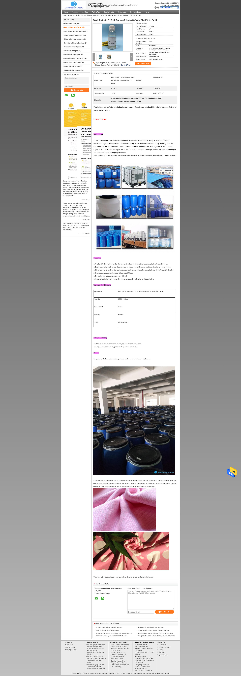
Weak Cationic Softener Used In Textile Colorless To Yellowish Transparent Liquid (96, 659)
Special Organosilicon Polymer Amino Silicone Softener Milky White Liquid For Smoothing (120, 664)
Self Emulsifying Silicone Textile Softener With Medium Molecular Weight (96, 666)
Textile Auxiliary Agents (72, 47)
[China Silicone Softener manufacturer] (74, 4)
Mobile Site (164, 655)
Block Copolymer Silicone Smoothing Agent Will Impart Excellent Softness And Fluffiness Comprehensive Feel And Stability (96, 649)
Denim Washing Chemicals (73, 58)
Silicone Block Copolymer (73, 35)
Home (66, 12)
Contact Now (78, 90)
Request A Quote (168, 5)
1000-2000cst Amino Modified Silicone (109, 627)
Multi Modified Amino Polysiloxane (107, 630)
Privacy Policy (76, 673)
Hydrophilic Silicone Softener (74, 31)
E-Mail (161, 650)
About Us (85, 12)
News (147, 12)
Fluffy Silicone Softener (72, 66)
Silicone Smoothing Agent (73, 39)
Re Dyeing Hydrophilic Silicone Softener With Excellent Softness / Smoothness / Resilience (143, 667)
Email (177, 5)
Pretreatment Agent (71, 51)
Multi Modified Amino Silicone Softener (150, 627)
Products (75, 12)
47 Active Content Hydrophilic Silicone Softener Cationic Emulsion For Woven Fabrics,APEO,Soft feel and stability (144, 649)
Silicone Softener (70, 23)
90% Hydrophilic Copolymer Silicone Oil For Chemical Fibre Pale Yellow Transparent (144, 659)
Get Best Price (126, 65)
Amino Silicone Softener (84, 15)
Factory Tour (96, 12)
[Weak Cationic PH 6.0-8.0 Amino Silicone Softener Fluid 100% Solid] (112, 37)
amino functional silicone (106, 577)
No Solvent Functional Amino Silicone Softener (153, 630)
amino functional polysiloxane (143, 577)
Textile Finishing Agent (72, 55)
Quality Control (109, 12)
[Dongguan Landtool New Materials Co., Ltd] (178, 8)
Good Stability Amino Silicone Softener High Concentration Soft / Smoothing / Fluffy (118, 655)
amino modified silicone (124, 577)
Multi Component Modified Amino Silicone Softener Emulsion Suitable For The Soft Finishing (120, 647)
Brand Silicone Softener (72, 70)
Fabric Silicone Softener (72, 62)
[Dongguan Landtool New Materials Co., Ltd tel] (79, 98)
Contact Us (122, 12)
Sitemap (161, 652)
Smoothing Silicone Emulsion (74, 43)
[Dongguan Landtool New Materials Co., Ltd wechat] (74, 97)
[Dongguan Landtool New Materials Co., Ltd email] (68, 97)
